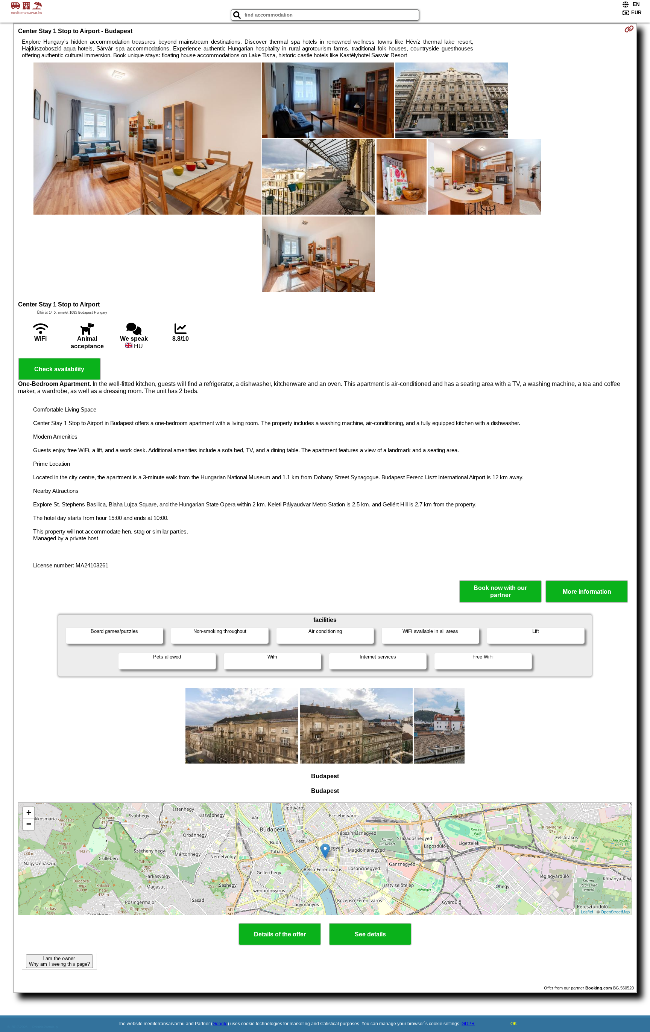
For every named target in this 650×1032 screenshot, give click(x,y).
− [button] (28, 824)
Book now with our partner (500, 591)
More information (587, 591)
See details (370, 934)
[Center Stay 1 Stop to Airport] (147, 139)
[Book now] (629, 29)
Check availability (59, 369)
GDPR (468, 1023)
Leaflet (587, 912)
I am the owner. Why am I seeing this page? (59, 961)
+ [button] (28, 812)
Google (220, 1023)
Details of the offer (280, 934)
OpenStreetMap (615, 912)
